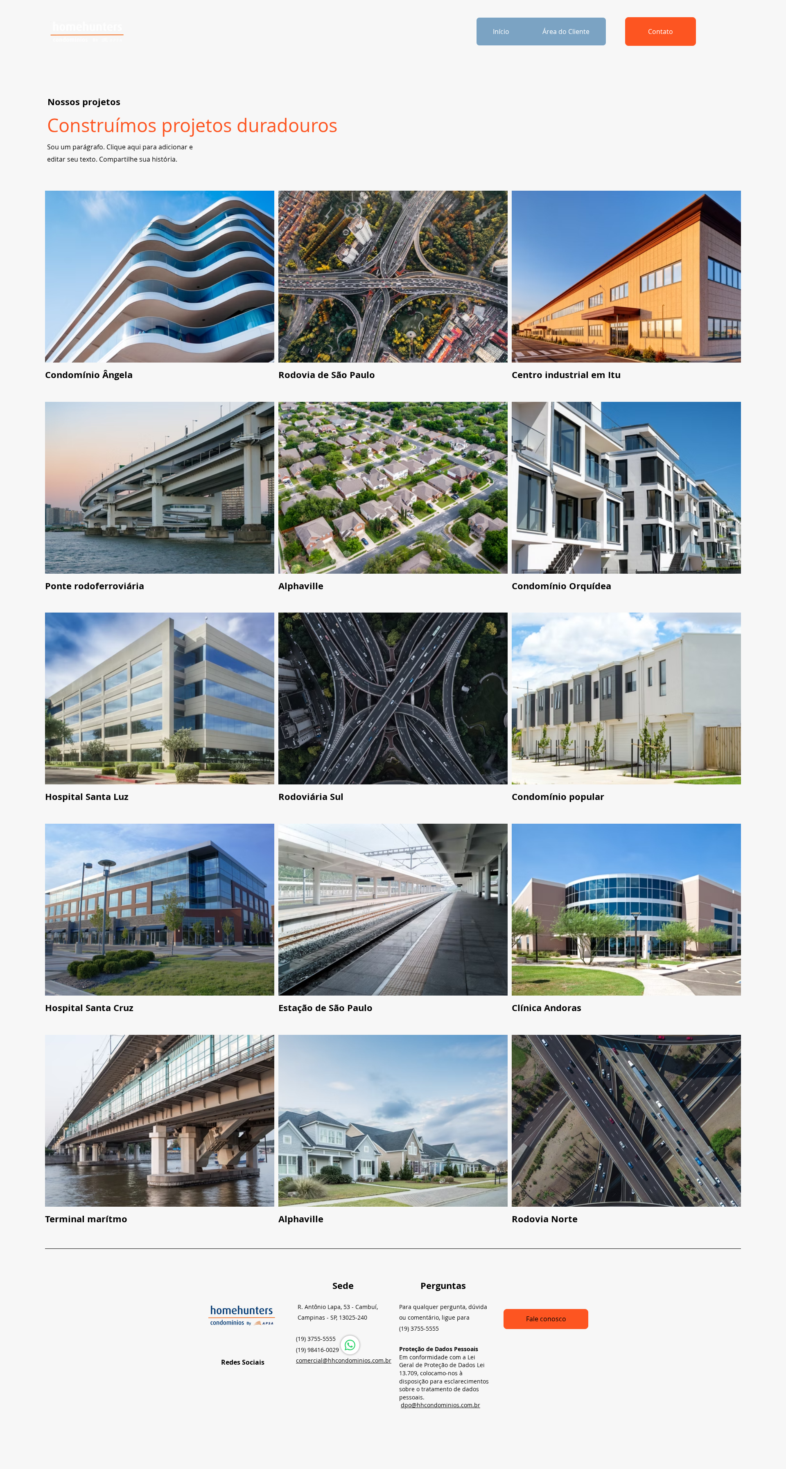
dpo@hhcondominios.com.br (440, 1405)
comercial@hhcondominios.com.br (343, 1360)
